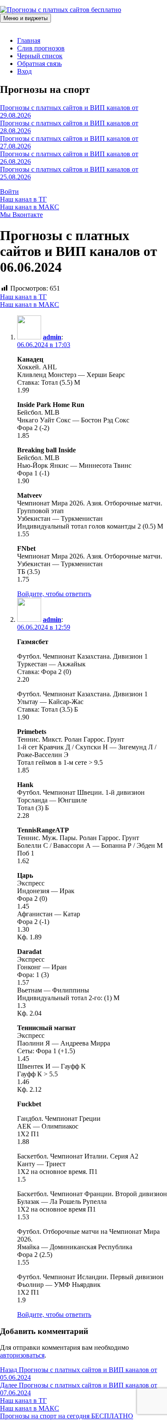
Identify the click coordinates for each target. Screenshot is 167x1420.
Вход (24, 71)
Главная (28, 40)
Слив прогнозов (41, 48)
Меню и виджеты (25, 18)
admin (52, 337)
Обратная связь (39, 63)
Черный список (40, 55)
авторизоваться (22, 1355)
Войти (9, 191)
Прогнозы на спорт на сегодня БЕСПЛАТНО (66, 1416)
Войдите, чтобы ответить (54, 593)
